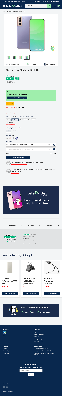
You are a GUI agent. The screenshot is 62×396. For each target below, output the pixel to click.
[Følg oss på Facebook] (4, 387)
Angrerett (31, 225)
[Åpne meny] (4, 6)
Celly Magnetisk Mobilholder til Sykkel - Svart (29, 281)
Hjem (4, 11)
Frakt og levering (38, 339)
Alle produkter (10, 11)
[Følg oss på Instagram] (7, 387)
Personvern (6, 353)
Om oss (5, 348)
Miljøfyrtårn (6, 329)
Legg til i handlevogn (10, 293)
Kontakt (39, 1)
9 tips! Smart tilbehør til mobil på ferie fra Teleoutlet (44, 354)
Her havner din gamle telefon (41, 348)
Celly (24, 276)
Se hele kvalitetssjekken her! (19, 164)
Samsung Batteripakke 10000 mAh (9, 281)
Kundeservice (15, 173)
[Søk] (49, 6)
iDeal (45, 276)
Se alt (35, 357)
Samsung (8, 68)
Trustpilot (36, 336)
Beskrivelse (12, 225)
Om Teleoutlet (46, 1)
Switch (53, 144)
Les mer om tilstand (11, 124)
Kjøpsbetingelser (55, 1)
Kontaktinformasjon (39, 334)
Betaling (49, 225)
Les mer (5, 335)
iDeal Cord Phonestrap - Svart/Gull (49, 281)
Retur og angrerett (38, 341)
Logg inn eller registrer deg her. (17, 98)
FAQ (35, 1)
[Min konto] (54, 6)
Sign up (31, 374)
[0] (58, 6)
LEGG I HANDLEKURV (18, 157)
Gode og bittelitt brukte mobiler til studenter (45, 351)
